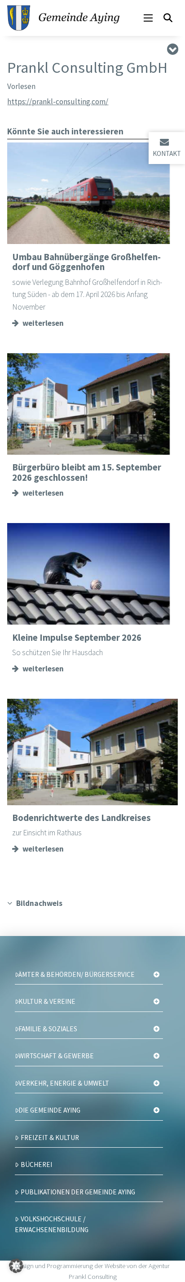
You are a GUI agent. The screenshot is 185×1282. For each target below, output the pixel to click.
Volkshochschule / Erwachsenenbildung (51, 1224)
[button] (148, 18)
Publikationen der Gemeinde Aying (78, 1192)
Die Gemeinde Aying (49, 1110)
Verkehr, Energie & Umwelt (63, 1083)
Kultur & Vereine (46, 1001)
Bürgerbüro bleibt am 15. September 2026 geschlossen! (86, 472)
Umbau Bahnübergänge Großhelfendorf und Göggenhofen (86, 262)
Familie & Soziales (47, 1029)
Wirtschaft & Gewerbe (56, 1055)
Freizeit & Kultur (50, 1137)
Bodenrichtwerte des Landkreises (81, 818)
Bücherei (36, 1164)
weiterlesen (43, 323)
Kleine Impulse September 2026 (76, 637)
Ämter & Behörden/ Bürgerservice (76, 974)
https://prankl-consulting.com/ (57, 101)
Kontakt (167, 153)
